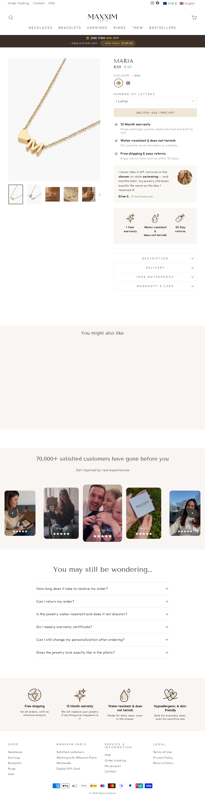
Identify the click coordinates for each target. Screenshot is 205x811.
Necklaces (15, 752)
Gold (119, 83)
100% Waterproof (155, 277)
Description (155, 258)
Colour (127, 75)
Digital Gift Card (68, 768)
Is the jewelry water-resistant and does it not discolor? (82, 614)
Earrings (14, 757)
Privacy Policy (163, 757)
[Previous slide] (13, 513)
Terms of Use (162, 752)
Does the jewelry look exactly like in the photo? (75, 652)
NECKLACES (40, 28)
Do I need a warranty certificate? (64, 627)
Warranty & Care (155, 286)
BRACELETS (69, 28)
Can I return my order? (55, 601)
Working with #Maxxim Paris (76, 757)
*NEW (138, 28)
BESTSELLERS (162, 28)
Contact (39, 3)
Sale (11, 774)
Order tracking (18, 3)
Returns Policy (163, 763)
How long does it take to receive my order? (72, 588)
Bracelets (15, 763)
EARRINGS (97, 28)
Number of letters (134, 94)
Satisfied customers (70, 752)
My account (113, 766)
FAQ (52, 3)
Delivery (155, 267)
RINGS (120, 28)
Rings (12, 768)
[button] (179, 3)
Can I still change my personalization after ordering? (80, 639)
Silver (128, 83)
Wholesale (63, 763)
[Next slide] (192, 513)
